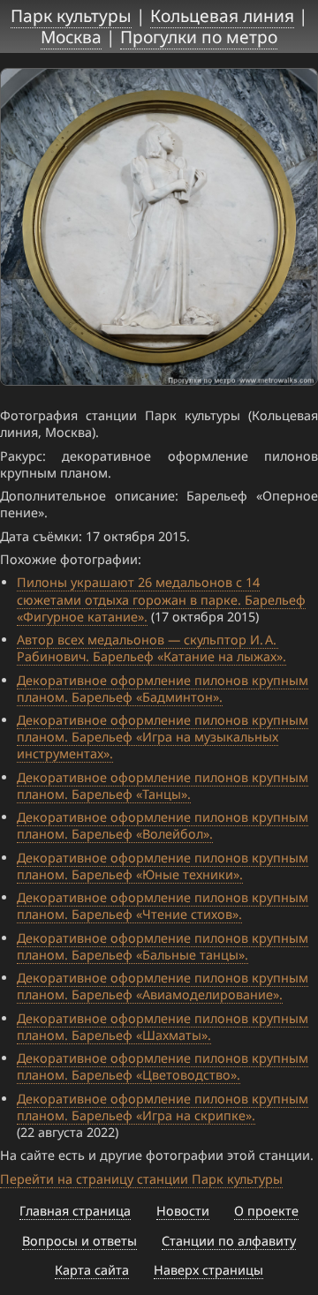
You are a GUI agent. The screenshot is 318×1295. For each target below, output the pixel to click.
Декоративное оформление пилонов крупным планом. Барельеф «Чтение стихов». (162, 905)
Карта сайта (92, 1269)
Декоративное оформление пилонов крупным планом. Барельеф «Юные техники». (162, 866)
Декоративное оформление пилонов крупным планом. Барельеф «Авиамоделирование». (162, 986)
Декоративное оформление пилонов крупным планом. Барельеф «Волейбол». (162, 825)
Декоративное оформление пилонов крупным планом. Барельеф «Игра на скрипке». (162, 1107)
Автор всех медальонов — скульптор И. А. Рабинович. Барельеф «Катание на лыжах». (151, 648)
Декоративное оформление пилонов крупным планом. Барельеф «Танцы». (162, 785)
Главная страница (75, 1210)
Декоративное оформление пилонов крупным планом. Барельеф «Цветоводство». (162, 1066)
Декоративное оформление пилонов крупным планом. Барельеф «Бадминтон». (162, 688)
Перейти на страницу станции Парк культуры (141, 1179)
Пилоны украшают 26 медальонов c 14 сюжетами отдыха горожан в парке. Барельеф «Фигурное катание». (161, 599)
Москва (71, 37)
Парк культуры (71, 15)
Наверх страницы (208, 1269)
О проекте (266, 1210)
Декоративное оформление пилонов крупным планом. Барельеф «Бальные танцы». (162, 946)
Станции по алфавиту (229, 1240)
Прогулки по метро (198, 37)
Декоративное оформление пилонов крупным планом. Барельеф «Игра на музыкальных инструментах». (162, 736)
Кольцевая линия (222, 15)
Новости (182, 1210)
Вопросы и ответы (79, 1240)
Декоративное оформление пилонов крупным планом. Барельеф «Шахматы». (162, 1026)
